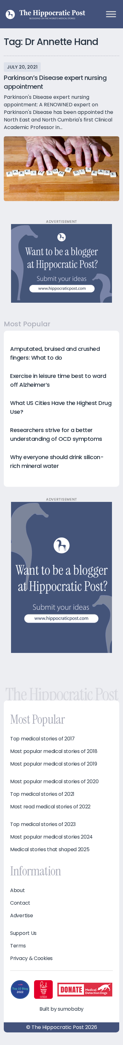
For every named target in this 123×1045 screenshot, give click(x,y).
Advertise (21, 915)
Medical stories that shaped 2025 (49, 849)
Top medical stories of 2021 (42, 794)
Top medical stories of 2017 (42, 738)
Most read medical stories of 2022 (50, 806)
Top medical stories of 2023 (43, 824)
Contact (20, 903)
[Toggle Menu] (111, 14)
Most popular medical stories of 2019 (53, 764)
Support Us (23, 933)
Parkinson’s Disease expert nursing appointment (55, 82)
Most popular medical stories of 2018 (53, 751)
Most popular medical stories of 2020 (54, 781)
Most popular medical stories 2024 (51, 837)
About (17, 890)
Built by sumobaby (61, 1009)
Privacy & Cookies (31, 958)
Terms (18, 945)
